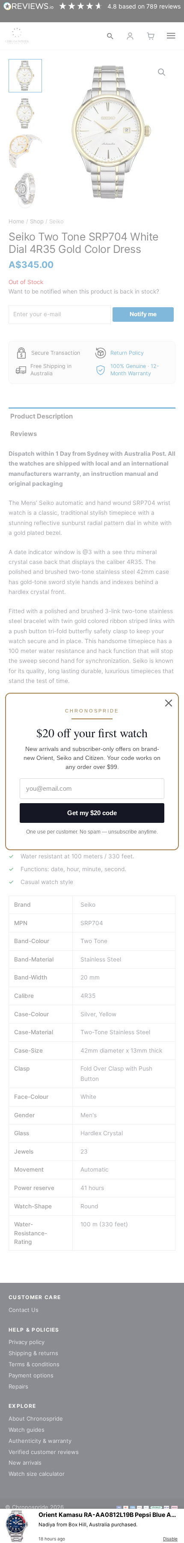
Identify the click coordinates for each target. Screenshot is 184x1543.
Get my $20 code (92, 812)
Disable (170, 1538)
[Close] (168, 703)
